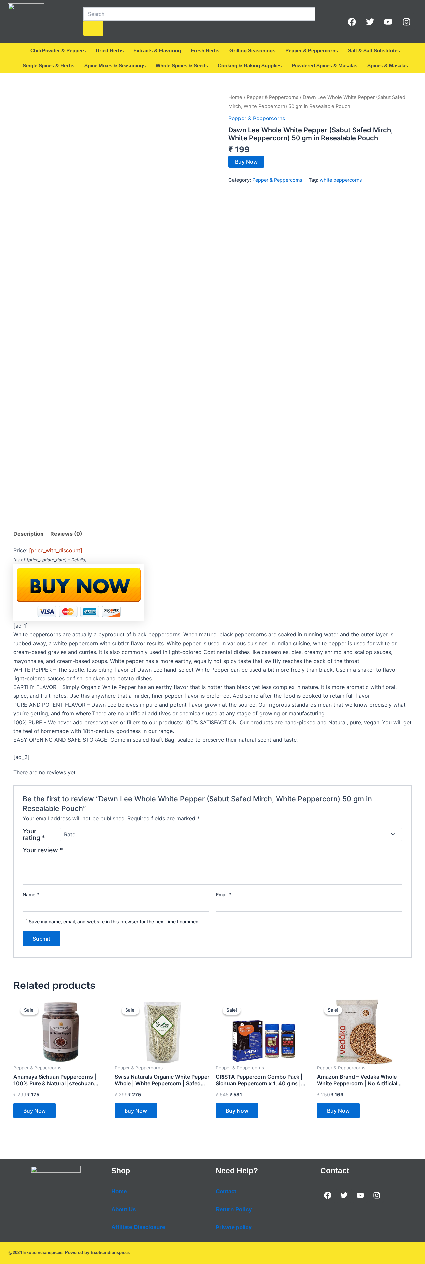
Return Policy (234, 1209)
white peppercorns (341, 180)
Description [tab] (28, 533)
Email (223, 894)
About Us (123, 1209)
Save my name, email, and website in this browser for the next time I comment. (115, 921)
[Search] (93, 28)
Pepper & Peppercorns (311, 50)
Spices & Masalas (387, 65)
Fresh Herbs (205, 50)
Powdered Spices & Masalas (324, 65)
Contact (226, 1191)
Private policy (234, 1227)
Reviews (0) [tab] (66, 533)
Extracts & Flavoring (157, 50)
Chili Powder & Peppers (58, 50)
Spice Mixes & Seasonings (115, 65)
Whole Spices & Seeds (182, 65)
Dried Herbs (110, 50)
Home (235, 97)
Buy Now (246, 161)
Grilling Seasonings (252, 50)
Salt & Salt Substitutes (374, 50)
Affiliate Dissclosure (138, 1227)
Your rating (34, 834)
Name (31, 894)
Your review (43, 850)
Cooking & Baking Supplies (250, 65)
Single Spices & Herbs (48, 65)
